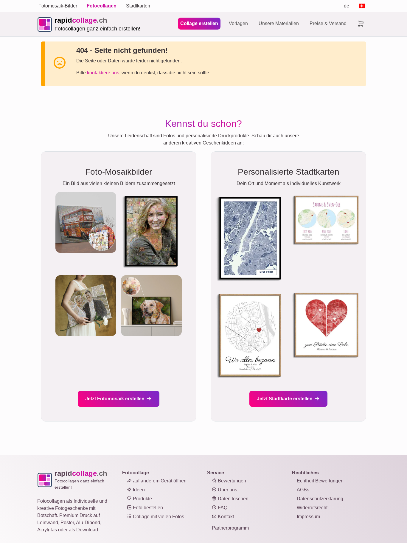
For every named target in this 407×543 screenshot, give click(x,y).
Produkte (142, 498)
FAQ (222, 507)
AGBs (303, 489)
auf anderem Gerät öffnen (159, 480)
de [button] (346, 5)
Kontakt (225, 516)
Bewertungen (231, 480)
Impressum (308, 516)
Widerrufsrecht (312, 507)
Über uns (227, 489)
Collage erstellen (199, 23)
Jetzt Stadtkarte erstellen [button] (285, 398)
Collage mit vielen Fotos (158, 516)
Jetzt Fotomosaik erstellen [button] (115, 398)
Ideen (138, 489)
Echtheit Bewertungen (320, 480)
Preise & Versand (328, 23)
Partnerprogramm (230, 527)
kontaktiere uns (103, 72)
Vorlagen (238, 23)
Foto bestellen (147, 507)
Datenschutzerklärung (320, 498)
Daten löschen (232, 498)
